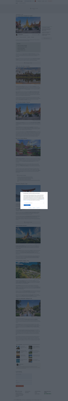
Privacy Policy (38, 207)
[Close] (46, 193)
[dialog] (34, 200)
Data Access (34, 207)
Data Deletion (30, 207)
